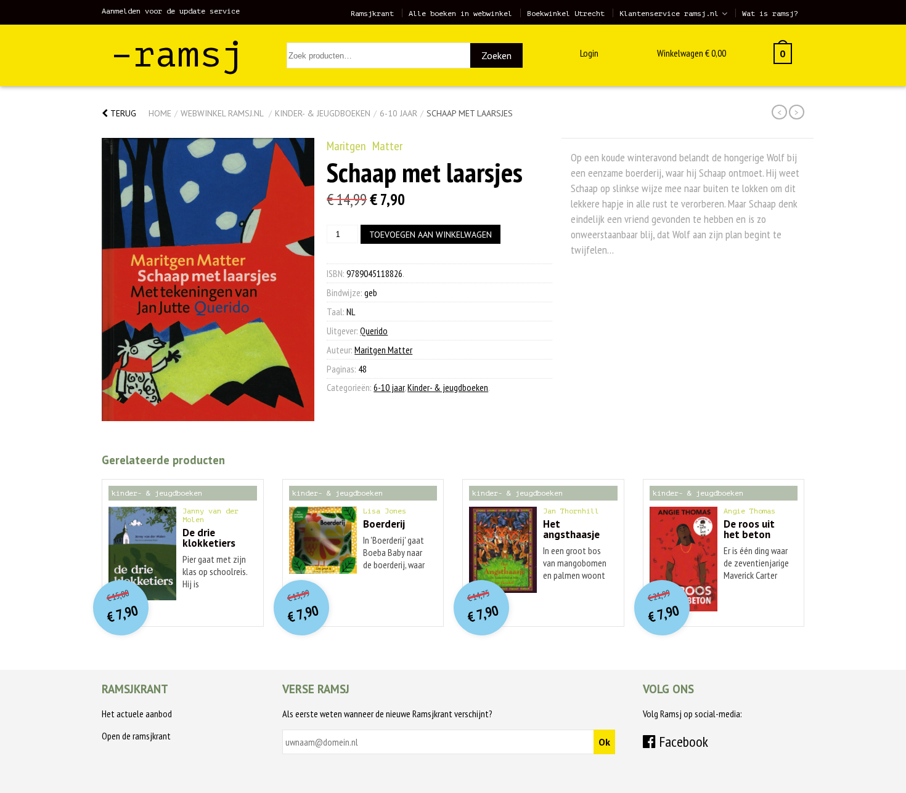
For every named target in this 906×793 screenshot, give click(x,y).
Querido (374, 330)
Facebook (682, 741)
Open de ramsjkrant (136, 736)
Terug (122, 113)
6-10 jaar (398, 113)
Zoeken (496, 55)
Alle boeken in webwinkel (460, 13)
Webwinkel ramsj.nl (222, 113)
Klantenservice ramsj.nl (669, 13)
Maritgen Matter (364, 146)
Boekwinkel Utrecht (566, 13)
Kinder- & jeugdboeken (322, 113)
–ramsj (177, 54)
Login (589, 53)
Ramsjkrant (372, 13)
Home (160, 113)
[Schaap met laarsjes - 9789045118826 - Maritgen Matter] (208, 279)
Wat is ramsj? (770, 13)
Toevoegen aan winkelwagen (430, 234)
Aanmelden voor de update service (171, 11)
